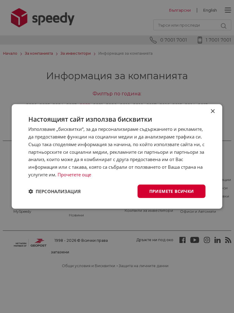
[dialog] (117, 156)
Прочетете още (74, 174)
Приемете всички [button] (171, 191)
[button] (54, 191)
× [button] (212, 111)
